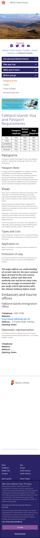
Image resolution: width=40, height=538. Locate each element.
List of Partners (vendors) (12, 522)
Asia (21, 465)
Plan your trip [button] (9, 65)
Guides (26, 50)
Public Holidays (9, 88)
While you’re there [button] (11, 70)
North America (25, 471)
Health (6, 84)
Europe (22, 468)
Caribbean (5, 468)
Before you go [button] (9, 75)
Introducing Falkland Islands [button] (15, 59)
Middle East (6, 471)
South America (25, 473)
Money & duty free (11, 92)
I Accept (20, 527)
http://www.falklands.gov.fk (16, 319)
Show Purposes (20, 534)
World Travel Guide (11, 50)
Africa (4, 465)
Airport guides (7, 479)
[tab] (20, 59)
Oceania (5, 473)
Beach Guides (25, 479)
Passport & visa (10, 81)
